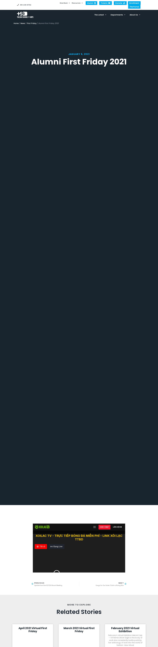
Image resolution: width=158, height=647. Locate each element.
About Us (134, 15)
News (22, 23)
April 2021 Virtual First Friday (33, 629)
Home (16, 23)
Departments (117, 15)
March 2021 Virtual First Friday (79, 629)
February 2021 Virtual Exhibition (125, 629)
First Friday (32, 23)
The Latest (99, 15)
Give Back (64, 3)
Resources (76, 3)
